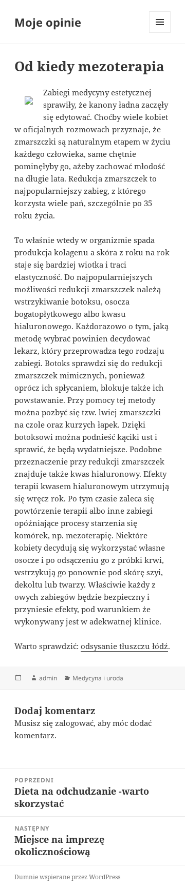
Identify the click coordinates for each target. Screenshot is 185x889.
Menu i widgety (160, 32)
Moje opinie (47, 22)
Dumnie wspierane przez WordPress (67, 877)
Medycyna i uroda (97, 678)
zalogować (74, 723)
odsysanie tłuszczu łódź (124, 646)
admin (48, 678)
